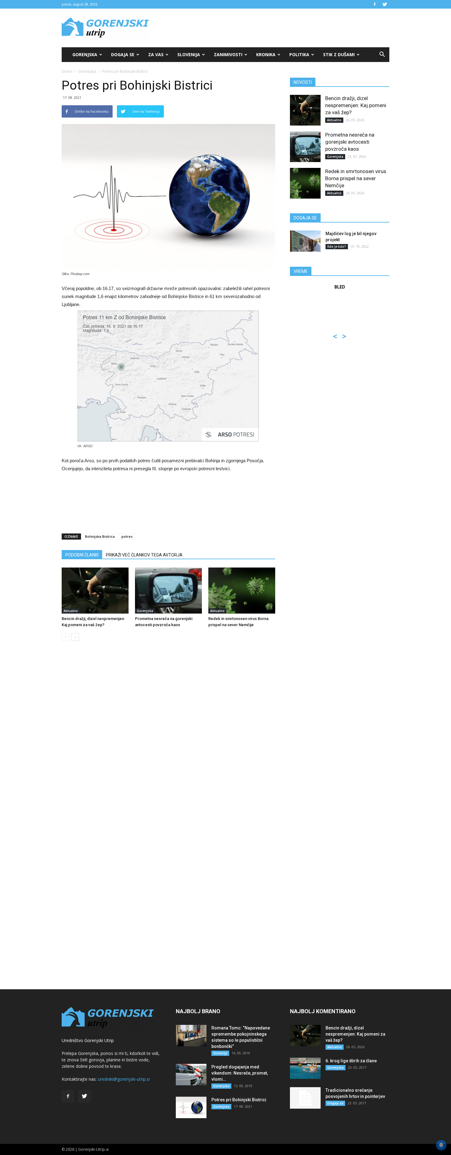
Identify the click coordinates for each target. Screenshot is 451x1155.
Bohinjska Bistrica (100, 536)
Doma (67, 71)
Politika (299, 54)
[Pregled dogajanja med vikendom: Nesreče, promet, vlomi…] (191, 1074)
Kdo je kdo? (336, 246)
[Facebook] (374, 4)
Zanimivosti (228, 54)
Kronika (266, 54)
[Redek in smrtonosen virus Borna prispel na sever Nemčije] (241, 591)
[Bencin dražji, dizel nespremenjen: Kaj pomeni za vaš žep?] (95, 591)
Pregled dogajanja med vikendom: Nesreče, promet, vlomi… (239, 1073)
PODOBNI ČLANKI (81, 554)
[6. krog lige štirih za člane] (305, 1068)
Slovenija (188, 54)
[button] (382, 54)
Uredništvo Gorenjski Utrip (88, 1040)
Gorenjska (84, 54)
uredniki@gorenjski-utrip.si (124, 1079)
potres (127, 536)
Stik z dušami (339, 54)
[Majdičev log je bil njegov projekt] (305, 241)
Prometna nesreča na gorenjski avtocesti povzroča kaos (349, 142)
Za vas (156, 54)
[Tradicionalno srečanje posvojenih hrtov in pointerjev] (305, 1098)
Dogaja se (122, 54)
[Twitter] (384, 4)
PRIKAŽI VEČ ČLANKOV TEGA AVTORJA (144, 554)
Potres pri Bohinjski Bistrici (238, 1099)
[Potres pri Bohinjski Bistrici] (191, 1107)
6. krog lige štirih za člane (351, 1060)
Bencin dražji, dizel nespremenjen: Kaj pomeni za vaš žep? (355, 105)
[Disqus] (168, 739)
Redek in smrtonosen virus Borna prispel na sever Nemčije (355, 178)
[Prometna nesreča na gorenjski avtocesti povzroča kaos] (168, 591)
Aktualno (71, 611)
